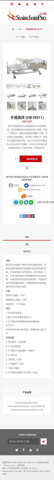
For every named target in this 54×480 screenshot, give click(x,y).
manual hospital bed (24, 403)
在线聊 (29, 196)
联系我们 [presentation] (27, 251)
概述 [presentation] (27, 237)
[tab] (27, 237)
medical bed (36, 406)
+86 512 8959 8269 (31, 190)
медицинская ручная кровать (25, 410)
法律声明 (20, 465)
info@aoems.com (37, 185)
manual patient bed (17, 406)
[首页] (13, 29)
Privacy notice (9, 465)
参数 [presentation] (27, 244)
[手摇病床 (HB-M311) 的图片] (11, 95)
